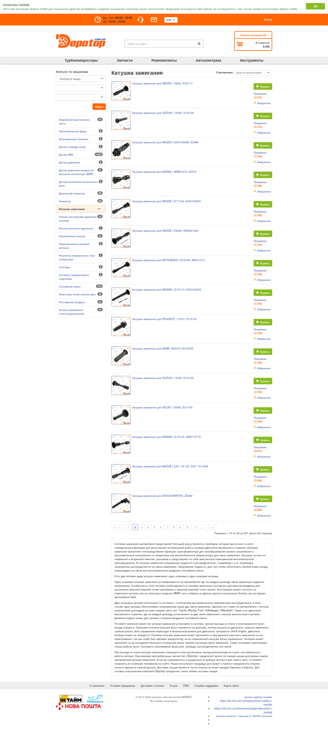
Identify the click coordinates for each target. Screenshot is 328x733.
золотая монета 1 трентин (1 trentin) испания (244, 716)
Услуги (174, 685)
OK (316, 6)
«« (115, 527)
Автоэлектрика (208, 60)
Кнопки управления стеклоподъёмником (71, 311)
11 (195, 527)
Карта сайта (231, 685)
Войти (268, 19)
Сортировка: (224, 72)
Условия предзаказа (122, 685)
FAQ (186, 685)
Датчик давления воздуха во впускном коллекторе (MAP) (76, 172)
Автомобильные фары (73, 131)
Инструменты (251, 60)
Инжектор (65, 201)
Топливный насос (70, 286)
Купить (264, 86)
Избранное (264, 103)
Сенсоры (64, 267)
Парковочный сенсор (72, 236)
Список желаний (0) (253, 35)
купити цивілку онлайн (258, 697)
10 (187, 527)
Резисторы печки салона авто (77, 294)
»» (212, 527)
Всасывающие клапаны (73, 139)
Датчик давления (69, 162)
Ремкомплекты (164, 60)
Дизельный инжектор (72, 193)
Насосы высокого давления (76, 228)
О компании (96, 685)
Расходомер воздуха (72, 302)
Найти (99, 107)
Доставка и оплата (152, 685)
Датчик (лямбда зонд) (72, 147)
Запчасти (124, 60)
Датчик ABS (66, 154)
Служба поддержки (206, 685)
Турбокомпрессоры (81, 60)
